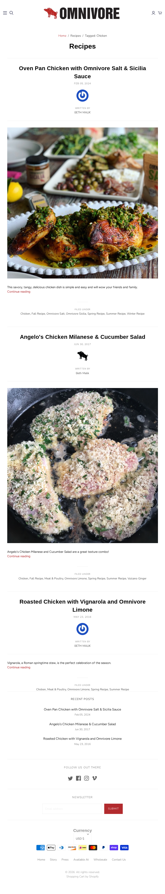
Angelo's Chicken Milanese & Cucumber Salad (82, 337)
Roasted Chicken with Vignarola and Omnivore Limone (82, 739)
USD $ (80, 839)
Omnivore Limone (76, 578)
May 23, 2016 (82, 617)
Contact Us (119, 860)
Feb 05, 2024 (82, 83)
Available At (81, 860)
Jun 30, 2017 (82, 344)
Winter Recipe (135, 314)
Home (62, 36)
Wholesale (100, 860)
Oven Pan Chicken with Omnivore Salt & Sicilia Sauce (82, 709)
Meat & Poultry (53, 578)
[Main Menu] (5, 13)
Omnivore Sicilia (76, 314)
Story (53, 860)
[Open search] (11, 13)
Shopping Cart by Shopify (82, 876)
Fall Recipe (38, 314)
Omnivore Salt (55, 314)
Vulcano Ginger (137, 578)
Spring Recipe (96, 314)
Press (65, 860)
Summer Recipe (116, 314)
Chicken (25, 314)
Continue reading (18, 291)
